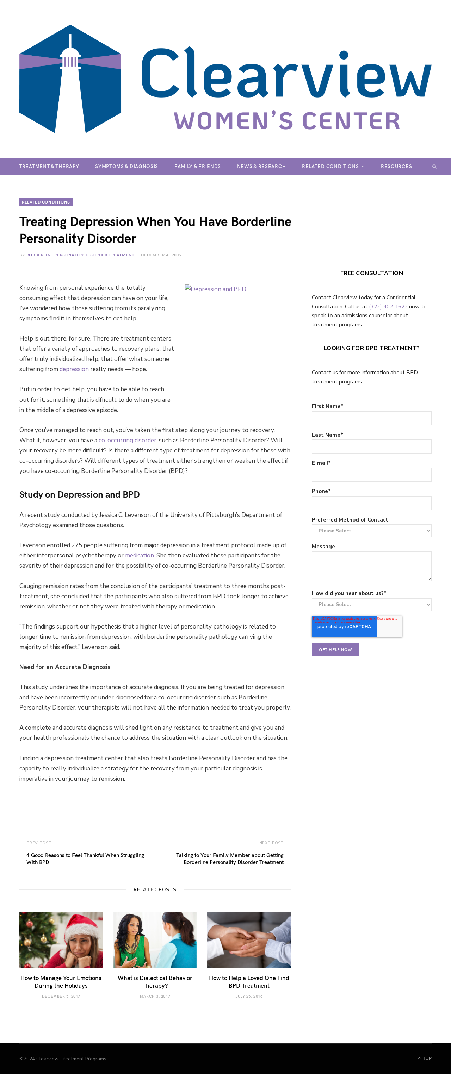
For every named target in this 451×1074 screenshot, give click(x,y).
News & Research (261, 166)
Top (426, 1058)
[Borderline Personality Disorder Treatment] (225, 79)
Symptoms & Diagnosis (126, 166)
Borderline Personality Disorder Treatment (80, 254)
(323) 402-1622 (388, 306)
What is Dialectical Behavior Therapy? (155, 981)
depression (74, 369)
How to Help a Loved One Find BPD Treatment (249, 981)
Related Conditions (330, 166)
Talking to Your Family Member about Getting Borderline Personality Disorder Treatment (230, 858)
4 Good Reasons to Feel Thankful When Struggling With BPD (85, 858)
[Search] (434, 166)
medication (139, 555)
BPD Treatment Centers (219, 183)
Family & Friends (197, 166)
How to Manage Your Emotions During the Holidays (60, 981)
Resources (396, 166)
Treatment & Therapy (49, 166)
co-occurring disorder (127, 440)
